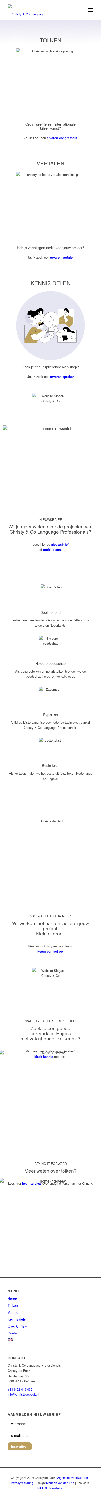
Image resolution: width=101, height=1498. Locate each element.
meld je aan (52, 549)
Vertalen (14, 1312)
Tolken (13, 1305)
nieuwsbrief (60, 544)
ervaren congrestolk (62, 137)
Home (12, 1298)
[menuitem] (90, 10)
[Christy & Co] (42, 10)
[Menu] (90, 10)
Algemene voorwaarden (73, 1477)
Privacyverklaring (22, 1483)
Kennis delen (18, 1319)
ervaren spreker (62, 376)
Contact (14, 1333)
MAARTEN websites (50, 1488)
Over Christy (17, 1326)
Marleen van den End (60, 1483)
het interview (31, 1183)
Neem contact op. (50, 951)
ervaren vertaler (62, 257)
